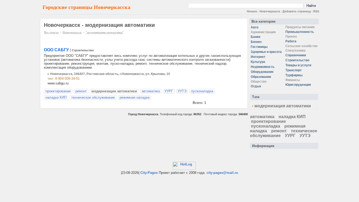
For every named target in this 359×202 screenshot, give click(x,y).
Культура (258, 62)
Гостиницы (259, 47)
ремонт (81, 91)
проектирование (58, 91)
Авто (254, 27)
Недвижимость (262, 67)
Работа (290, 41)
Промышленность (299, 32)
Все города (51, 32)
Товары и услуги (298, 65)
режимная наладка (135, 97)
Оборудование (262, 72)
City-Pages (149, 173)
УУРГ (169, 91)
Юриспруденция (298, 85)
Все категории (263, 21)
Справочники (295, 55)
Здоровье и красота (266, 52)
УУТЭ (182, 91)
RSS (316, 11)
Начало (252, 11)
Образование (261, 77)
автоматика (151, 91)
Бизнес (256, 42)
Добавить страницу (297, 11)
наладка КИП (55, 97)
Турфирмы (293, 75)
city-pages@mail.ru (222, 173)
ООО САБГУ (56, 50)
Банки (255, 37)
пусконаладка (202, 91)
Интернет (258, 57)
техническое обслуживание (93, 97)
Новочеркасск (270, 11)
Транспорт (293, 70)
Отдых (256, 86)
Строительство (83, 50)
